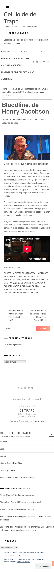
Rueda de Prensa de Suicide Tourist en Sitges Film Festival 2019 (38, 315)
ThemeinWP (39, 421)
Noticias (6, 51)
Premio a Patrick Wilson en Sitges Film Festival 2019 (15, 315)
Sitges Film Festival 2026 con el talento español (21, 502)
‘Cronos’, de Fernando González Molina (17, 509)
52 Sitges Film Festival (16, 276)
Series (23, 51)
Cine (15, 51)
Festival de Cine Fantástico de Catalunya (17, 75)
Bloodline (15, 279)
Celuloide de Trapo (10, 123)
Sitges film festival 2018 (28, 273)
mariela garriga (21, 286)
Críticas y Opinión (11, 65)
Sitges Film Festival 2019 (26, 292)
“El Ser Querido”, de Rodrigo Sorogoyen (17, 495)
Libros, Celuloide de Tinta (15, 58)
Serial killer (17, 289)
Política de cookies (23, 562)
